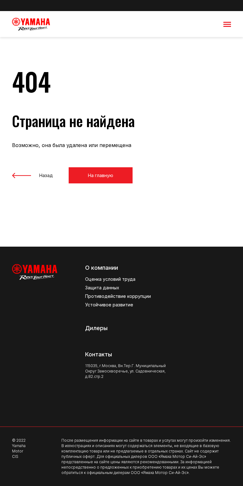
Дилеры (96, 328)
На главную (100, 175)
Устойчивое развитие (109, 304)
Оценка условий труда (110, 279)
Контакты (98, 354)
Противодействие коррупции (118, 296)
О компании (101, 267)
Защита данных (102, 287)
